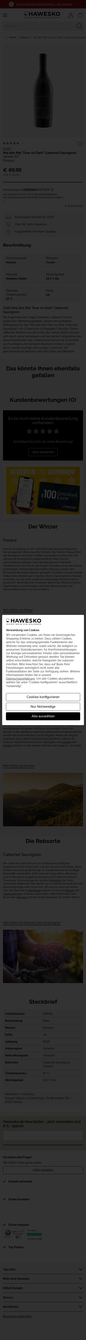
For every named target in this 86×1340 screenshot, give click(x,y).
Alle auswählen (43, 716)
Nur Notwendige (43, 706)
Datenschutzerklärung (20, 678)
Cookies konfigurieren (43, 697)
